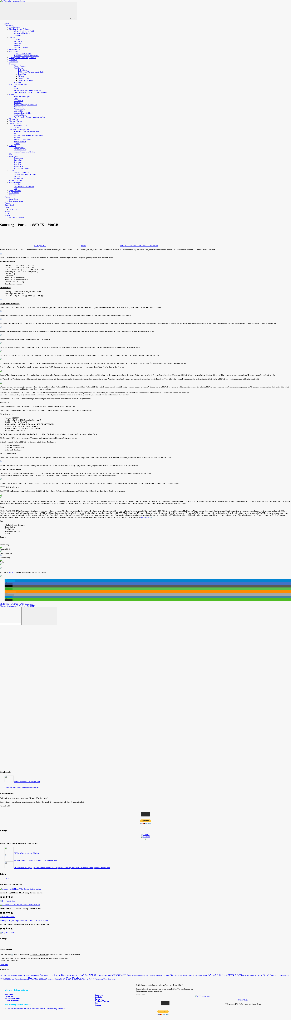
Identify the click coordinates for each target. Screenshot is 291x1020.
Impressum (9, 994)
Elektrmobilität (14, 49)
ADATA (10, 975)
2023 (5, 975)
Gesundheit (13, 60)
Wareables (17, 127)
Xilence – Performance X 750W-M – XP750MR (17, 606)
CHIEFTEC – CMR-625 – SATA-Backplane (16, 604)
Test (68, 978)
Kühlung (12, 95)
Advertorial (13, 209)
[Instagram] (22, 696)
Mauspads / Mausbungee (22, 33)
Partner (7, 207)
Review (12, 901)
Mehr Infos (4, 965)
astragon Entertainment (63, 974)
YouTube (98, 997)
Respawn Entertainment (21, 979)
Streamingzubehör (15, 180)
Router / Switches (20, 142)
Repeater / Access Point (22, 140)
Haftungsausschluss (12, 998)
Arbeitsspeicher (14, 27)
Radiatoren (17, 103)
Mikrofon (17, 176)
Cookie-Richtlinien (12, 1000)
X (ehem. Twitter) (102, 1001)
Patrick (83, 246)
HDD (16, 88)
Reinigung (17, 82)
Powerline (17, 137)
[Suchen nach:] (10, 624)
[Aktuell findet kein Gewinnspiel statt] (9, 782)
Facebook (99, 995)
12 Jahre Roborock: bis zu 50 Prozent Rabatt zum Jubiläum (35, 860)
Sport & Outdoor (15, 191)
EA (209, 974)
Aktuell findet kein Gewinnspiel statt (27, 782)
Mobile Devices (14, 123)
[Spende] (22, 643)
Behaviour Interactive (138, 975)
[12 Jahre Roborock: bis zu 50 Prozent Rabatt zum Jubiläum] (9, 860)
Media (284, 975)
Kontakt (7, 215)
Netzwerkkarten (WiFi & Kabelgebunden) (29, 135)
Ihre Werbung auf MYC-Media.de (18, 1005)
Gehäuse (12, 37)
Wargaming (99, 979)
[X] (22, 713)
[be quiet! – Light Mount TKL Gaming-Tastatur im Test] (20, 889)
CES (171, 975)
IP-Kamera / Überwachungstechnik (26, 56)
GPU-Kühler (18, 111)
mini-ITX (17, 39)
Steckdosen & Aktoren (26, 80)
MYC (2, 979)
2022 (2, 975)
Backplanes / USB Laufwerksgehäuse (27, 90)
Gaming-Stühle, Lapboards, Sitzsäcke (22, 58)
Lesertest (12, 195)
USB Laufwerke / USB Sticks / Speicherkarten (30, 92)
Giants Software (269, 975)
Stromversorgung (15, 183)
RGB (40, 979)
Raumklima (22, 74)
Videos (7, 203)
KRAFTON (278, 975)
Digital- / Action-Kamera (22, 54)
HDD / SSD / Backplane (18, 84)
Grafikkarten (13, 62)
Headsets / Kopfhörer (21, 172)
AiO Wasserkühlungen (22, 97)
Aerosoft (14, 975)
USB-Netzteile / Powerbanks (24, 187)
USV (15, 189)
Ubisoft (90, 978)
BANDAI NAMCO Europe (122, 975)
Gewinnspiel (258, 975)
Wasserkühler (18, 107)
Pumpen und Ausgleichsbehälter (25, 105)
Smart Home (18, 68)
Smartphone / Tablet (21, 125)
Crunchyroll (183, 975)
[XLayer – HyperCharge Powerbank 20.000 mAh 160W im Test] (24, 921)
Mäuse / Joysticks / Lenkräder (24, 31)
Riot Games (47, 979)
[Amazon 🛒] (22, 731)
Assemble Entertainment (41, 975)
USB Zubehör (14, 193)
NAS (15, 133)
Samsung (12, 572)
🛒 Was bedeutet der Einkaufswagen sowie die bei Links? (35, 1009)
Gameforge (245, 975)
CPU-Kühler (18, 101)
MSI (287, 975)
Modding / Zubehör (21, 47)
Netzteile (17, 185)
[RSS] (22, 748)
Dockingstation (19, 148)
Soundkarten (18, 178)
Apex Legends (22, 975)
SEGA (62, 979)
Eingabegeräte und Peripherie (19, 29)
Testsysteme (13, 199)
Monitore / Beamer (16, 121)
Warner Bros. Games (109, 979)
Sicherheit (21, 76)
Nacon (7, 978)
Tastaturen (17, 35)
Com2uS (176, 975)
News (7, 23)
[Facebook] (22, 661)
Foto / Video (13, 52)
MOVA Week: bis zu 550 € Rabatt (26, 853)
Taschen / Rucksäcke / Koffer (24, 152)
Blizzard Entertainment (156, 975)
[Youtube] (22, 678)
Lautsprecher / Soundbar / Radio (25, 174)
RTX (53, 979)
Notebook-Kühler (20, 115)
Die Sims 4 (203, 975)
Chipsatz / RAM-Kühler (22, 113)
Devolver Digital (194, 975)
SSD (15, 86)
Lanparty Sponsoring (16, 217)
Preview (7, 197)
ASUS (77, 975)
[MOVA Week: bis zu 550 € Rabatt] (9, 853)
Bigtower (17, 45)
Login (7, 878)
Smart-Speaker (23, 78)
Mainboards (13, 119)
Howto (7, 211)
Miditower (17, 43)
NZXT (12, 979)
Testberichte (9, 25)
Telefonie (17, 144)
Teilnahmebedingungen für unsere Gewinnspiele (22, 787)
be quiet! (147, 975)
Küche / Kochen (19, 66)
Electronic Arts (233, 974)
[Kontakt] (22, 766)
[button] (10, 581)
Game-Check (9, 205)
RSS (96, 1003)
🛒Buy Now (4, 901)
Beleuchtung (22, 70)
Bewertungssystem (16, 201)
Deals (7, 213)
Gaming (252, 975)
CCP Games (166, 975)
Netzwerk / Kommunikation (19, 129)
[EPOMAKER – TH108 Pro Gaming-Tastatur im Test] (20, 905)
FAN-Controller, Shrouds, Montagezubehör (29, 117)
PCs (10, 154)
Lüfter (16, 99)
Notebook (12, 146)
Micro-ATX (18, 41)
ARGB (29, 975)
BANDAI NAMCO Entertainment (95, 975)
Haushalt (12, 64)
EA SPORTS (217, 975)
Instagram (99, 999)
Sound (11, 170)
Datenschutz (9, 996)
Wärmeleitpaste (19, 109)
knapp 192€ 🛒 (147, 517)
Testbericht (79, 978)
